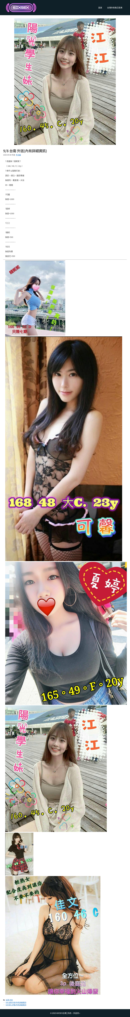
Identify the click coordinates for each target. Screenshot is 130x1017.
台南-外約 (9, 1000)
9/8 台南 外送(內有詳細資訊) (16, 1002)
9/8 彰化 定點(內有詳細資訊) (16, 1005)
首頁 (100, 7)
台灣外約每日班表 (114, 7)
